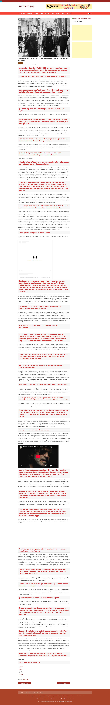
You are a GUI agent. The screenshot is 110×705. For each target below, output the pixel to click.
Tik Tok (20, 668)
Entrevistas (29, 13)
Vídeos (52, 13)
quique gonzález (25, 679)
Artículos (47, 13)
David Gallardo (33, 64)
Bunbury (19, 380)
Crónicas (36, 13)
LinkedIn (20, 676)
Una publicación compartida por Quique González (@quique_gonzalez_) (35, 277)
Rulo (20, 206)
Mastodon (21, 669)
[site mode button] (89, 13)
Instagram (21, 674)
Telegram (21, 666)
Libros (63, 13)
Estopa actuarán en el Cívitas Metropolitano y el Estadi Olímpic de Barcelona (64, 683)
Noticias (23, 13)
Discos (41, 13)
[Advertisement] (82, 33)
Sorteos (69, 13)
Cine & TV (58, 13)
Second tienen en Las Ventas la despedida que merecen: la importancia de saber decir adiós (25, 683)
